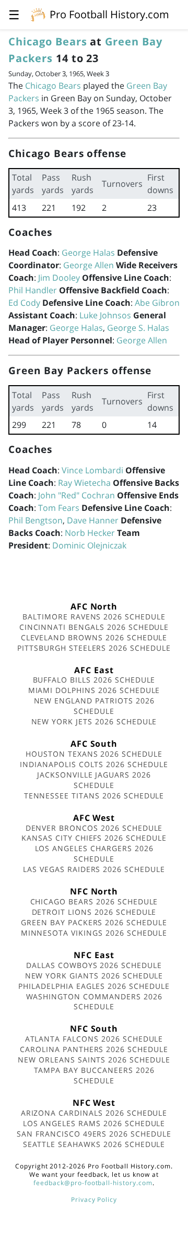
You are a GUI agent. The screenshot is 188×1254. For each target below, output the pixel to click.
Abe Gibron (157, 302)
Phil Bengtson (35, 520)
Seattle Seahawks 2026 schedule (94, 1144)
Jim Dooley (59, 277)
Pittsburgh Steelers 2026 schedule (94, 648)
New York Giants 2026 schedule (94, 976)
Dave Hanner (93, 520)
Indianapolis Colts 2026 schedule (94, 764)
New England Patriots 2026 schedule (94, 706)
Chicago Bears (47, 41)
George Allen (88, 265)
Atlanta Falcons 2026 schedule (94, 1039)
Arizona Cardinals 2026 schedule (94, 1113)
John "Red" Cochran (76, 495)
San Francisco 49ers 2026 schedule (94, 1134)
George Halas (88, 252)
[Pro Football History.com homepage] (38, 14)
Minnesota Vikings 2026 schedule (94, 933)
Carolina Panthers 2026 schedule (94, 1049)
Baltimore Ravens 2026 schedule (94, 617)
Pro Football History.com (109, 14)
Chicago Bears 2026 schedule (94, 901)
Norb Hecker (90, 533)
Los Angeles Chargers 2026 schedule (94, 853)
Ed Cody (24, 302)
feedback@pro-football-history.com (92, 1182)
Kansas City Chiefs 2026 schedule (94, 838)
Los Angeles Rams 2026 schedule (94, 1123)
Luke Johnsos (105, 315)
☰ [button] (14, 14)
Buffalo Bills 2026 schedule (94, 680)
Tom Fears (58, 507)
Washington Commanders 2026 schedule (94, 1002)
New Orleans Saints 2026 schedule (94, 1060)
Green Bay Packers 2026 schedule (94, 922)
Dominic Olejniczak (89, 545)
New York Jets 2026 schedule (94, 721)
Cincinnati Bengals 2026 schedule (94, 627)
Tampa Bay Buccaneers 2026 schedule (94, 1075)
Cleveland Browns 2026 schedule (94, 637)
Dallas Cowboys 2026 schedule (94, 965)
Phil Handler (32, 290)
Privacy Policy (94, 1199)
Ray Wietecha (84, 482)
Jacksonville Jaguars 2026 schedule (94, 780)
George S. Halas (138, 327)
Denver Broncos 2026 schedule (94, 828)
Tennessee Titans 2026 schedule (94, 796)
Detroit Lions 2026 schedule (94, 912)
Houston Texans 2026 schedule (94, 754)
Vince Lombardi (92, 470)
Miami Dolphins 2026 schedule (94, 690)
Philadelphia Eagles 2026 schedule (94, 986)
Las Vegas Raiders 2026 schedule (94, 869)
